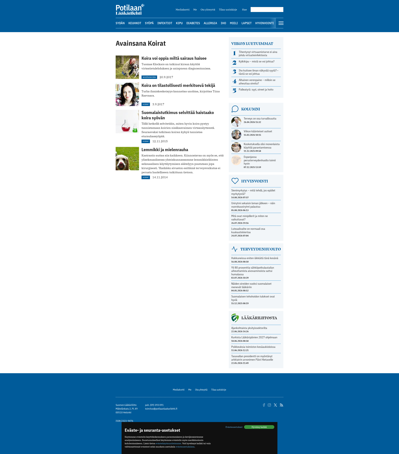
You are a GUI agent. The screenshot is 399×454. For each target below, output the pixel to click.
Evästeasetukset (234, 427)
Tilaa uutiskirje (228, 9)
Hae (244, 9)
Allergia (210, 23)
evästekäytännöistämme (168, 443)
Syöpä (149, 23)
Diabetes (193, 23)
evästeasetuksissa (185, 446)
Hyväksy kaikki (259, 427)
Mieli (234, 23)
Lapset (247, 23)
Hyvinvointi (264, 23)
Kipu (179, 23)
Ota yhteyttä (208, 9)
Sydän (120, 23)
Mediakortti (183, 9)
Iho (223, 23)
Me (195, 9)
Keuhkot (134, 23)
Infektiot (164, 23)
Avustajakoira (149, 77)
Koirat (146, 104)
